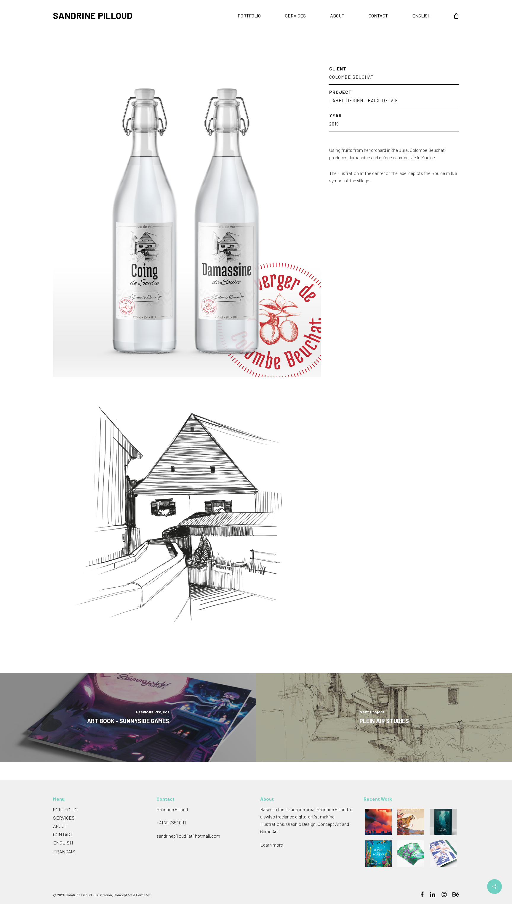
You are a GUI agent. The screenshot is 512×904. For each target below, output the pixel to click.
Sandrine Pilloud (93, 15)
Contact (63, 834)
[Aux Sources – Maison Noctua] (443, 853)
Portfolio (65, 809)
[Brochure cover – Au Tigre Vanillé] (411, 822)
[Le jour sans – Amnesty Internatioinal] (379, 822)
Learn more (271, 844)
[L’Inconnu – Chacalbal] (411, 853)
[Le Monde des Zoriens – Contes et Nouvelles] (379, 853)
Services (64, 818)
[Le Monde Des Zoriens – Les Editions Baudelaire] (443, 822)
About (60, 826)
